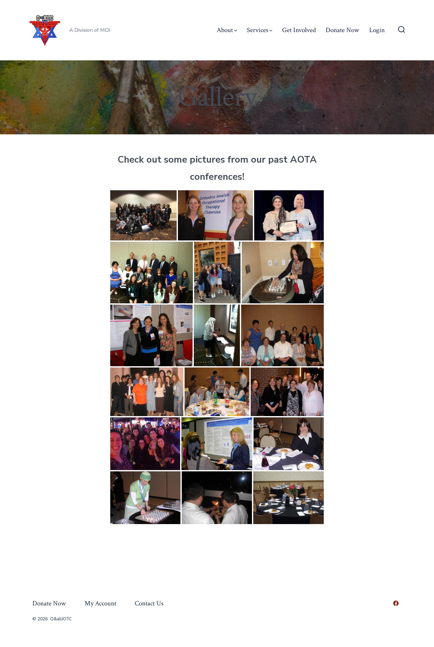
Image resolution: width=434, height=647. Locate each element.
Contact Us (149, 603)
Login (377, 30)
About (225, 30)
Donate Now (342, 30)
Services (257, 30)
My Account (100, 603)
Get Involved (299, 30)
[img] (235, 30)
